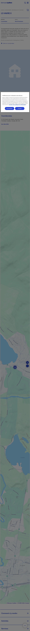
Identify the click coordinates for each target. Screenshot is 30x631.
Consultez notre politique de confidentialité (18, 104)
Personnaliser (9, 108)
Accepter (20, 108)
